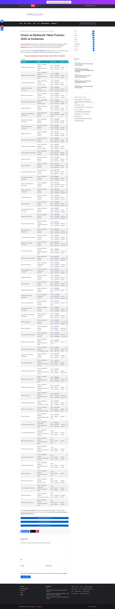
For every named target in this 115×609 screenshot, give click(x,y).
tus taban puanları (85, 113)
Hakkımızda (22, 590)
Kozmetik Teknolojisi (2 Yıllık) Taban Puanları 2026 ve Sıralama (48, 5)
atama (80, 97)
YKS (20, 23)
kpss (83, 104)
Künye (21, 592)
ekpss (84, 97)
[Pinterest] (37, 531)
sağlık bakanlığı (77, 113)
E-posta (23, 565)
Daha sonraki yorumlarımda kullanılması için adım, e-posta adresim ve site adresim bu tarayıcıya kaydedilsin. (44, 573)
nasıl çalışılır (80, 109)
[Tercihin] (35, 15)
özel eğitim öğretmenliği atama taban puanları (83, 118)
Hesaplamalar (78, 43)
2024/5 (76, 97)
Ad (21, 559)
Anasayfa (23, 31)
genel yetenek (87, 99)
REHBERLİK (54, 23)
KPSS (29, 23)
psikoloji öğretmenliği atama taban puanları (83, 111)
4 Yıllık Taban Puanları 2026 (45, 521)
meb (75, 109)
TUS (38, 23)
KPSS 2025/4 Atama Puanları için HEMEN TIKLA (59, 2)
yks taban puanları (78, 116)
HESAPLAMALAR (45, 23)
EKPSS (76, 39)
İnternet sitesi (48, 565)
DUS (76, 48)
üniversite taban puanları (79, 120)
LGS (34, 23)
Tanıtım (76, 50)
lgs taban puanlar (89, 107)
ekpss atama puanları (79, 99)
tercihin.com (40, 606)
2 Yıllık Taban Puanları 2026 (45, 525)
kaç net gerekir (77, 104)
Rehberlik (77, 46)
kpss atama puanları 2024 (79, 107)
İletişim (21, 594)
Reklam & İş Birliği (24, 588)
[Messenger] (2, 29)
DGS (25, 23)
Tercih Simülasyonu (92, 606)
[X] (2, 24)
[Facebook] (2, 21)
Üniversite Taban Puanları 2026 (44, 518)
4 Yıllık (30, 31)
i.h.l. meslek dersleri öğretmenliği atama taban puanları (83, 102)
